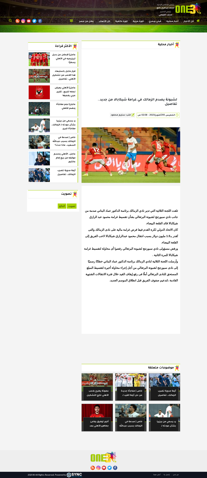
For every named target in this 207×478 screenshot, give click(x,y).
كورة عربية (138, 21)
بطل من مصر (86, 21)
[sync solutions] (74, 474)
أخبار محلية (172, 21)
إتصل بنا (166, 475)
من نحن (175, 475)
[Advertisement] (131, 78)
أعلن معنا (156, 475)
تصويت (71, 206)
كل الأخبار (189, 21)
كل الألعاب (104, 21)
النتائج (62, 206)
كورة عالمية (121, 21)
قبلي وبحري (155, 21)
